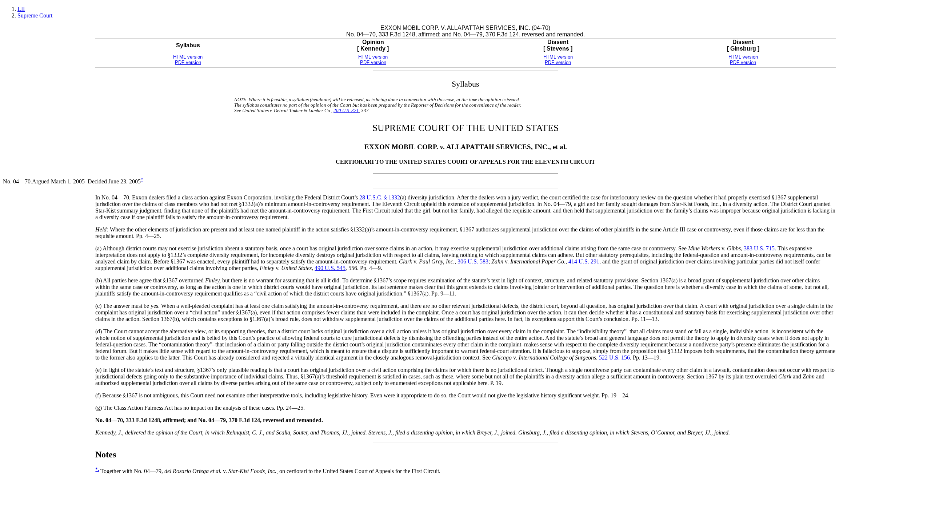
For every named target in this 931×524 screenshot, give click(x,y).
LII (21, 9)
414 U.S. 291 (583, 261)
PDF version (188, 62)
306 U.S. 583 (472, 261)
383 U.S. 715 (759, 248)
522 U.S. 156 (614, 357)
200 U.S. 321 (346, 110)
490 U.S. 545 (330, 268)
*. (97, 469)
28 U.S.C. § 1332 (379, 197)
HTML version (188, 57)
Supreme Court (34, 15)
